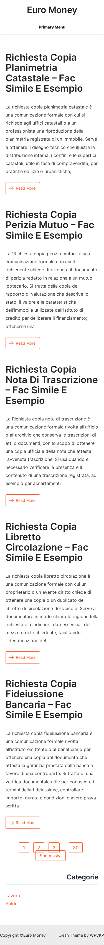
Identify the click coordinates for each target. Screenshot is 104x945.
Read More (25, 188)
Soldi (11, 903)
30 (75, 847)
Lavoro (13, 895)
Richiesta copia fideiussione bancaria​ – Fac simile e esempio (44, 699)
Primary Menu (52, 27)
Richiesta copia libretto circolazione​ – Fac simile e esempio (47, 542)
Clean (64, 935)
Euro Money (52, 9)
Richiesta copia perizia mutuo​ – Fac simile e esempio (50, 225)
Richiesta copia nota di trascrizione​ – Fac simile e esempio (52, 384)
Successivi (51, 855)
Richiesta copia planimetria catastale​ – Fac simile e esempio (44, 72)
